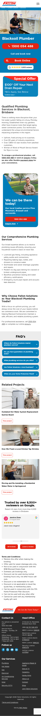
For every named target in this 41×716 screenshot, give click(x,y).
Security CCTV (7, 685)
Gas (3, 670)
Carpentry (25, 672)
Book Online (22, 60)
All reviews (11, 547)
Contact (25, 682)
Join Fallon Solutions (30, 689)
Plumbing (5, 663)
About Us (25, 679)
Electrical (5, 673)
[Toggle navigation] (37, 4)
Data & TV (26, 669)
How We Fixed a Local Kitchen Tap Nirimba (20, 449)
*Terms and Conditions (10, 702)
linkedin (16, 649)
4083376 (25, 647)
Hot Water (5, 666)
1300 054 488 (22, 46)
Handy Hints (26, 675)
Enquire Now (10, 224)
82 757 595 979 (32, 627)
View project (7, 421)
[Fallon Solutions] (9, 3)
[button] (20, 67)
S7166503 (25, 640)
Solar (3, 682)
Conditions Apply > (10, 94)
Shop (24, 685)
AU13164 (25, 652)
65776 (30, 635)
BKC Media (23, 708)
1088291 (36, 630)
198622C (36, 643)
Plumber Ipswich (12, 8)
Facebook (3, 649)
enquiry (27, 158)
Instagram (7, 649)
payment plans (26, 160)
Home (3, 8)
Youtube (12, 649)
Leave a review (28, 547)
